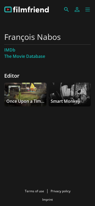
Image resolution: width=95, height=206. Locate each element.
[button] (87, 9)
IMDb (9, 50)
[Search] (66, 9)
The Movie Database (24, 56)
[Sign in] (77, 9)
